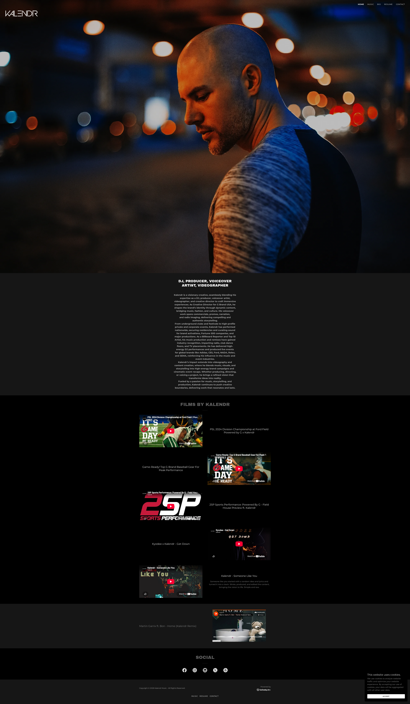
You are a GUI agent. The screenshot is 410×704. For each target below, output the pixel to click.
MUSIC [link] (370, 4)
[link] (21, 4)
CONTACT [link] (400, 4)
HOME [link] (361, 4)
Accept (386, 696)
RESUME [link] (388, 4)
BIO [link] (379, 4)
